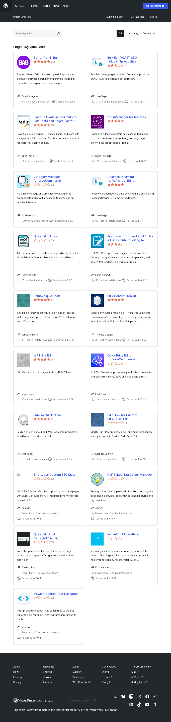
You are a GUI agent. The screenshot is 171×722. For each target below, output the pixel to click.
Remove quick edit (47, 296)
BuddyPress (139, 682)
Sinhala (49, 701)
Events (105, 671)
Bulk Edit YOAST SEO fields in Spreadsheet (122, 59)
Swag (106, 682)
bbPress (137, 677)
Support (76, 671)
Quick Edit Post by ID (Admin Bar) (46, 536)
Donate (107, 677)
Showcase (48, 666)
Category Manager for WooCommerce (47, 178)
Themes (47, 671)
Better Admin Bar (46, 57)
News (16, 671)
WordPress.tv (81, 682)
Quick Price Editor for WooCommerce (121, 357)
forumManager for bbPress (126, 117)
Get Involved (109, 666)
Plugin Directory (22, 16)
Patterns (47, 682)
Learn (75, 666)
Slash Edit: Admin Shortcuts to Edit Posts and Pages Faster (55, 119)
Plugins (47, 677)
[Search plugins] (58, 33)
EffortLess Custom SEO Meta (54, 474)
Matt (135, 671)
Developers (79, 677)
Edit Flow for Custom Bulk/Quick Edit (122, 417)
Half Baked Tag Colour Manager (129, 474)
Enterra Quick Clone (48, 415)
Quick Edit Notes (45, 236)
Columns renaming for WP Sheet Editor (121, 178)
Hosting (17, 677)
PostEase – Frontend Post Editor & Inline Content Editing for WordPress (130, 238)
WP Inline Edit (43, 355)
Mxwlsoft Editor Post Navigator (56, 594)
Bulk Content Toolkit (121, 296)
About (16, 666)
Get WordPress (155, 5)
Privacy (17, 682)
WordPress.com (141, 666)
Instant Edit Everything (123, 534)
